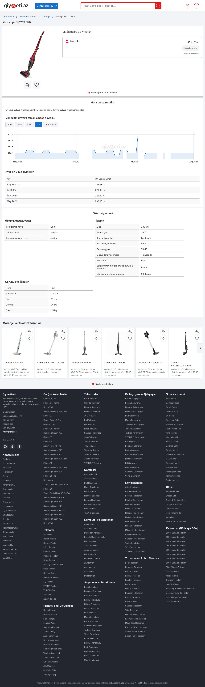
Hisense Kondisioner (134, 513)
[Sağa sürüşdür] (200, 348)
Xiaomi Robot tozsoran (135, 636)
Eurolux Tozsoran (132, 576)
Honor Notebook (91, 487)
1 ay (10, 124)
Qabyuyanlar (8, 502)
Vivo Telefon (48, 595)
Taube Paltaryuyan (133, 429)
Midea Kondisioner (133, 526)
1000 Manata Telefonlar (176, 567)
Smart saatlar (8, 515)
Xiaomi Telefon (49, 599)
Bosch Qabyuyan (132, 450)
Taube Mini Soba (173, 429)
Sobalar (6, 519)
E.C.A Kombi (171, 459)
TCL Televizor (90, 446)
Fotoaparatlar (8, 493)
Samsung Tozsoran (133, 606)
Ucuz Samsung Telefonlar (177, 593)
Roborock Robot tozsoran (136, 627)
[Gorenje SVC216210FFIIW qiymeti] (51, 343)
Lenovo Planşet (50, 623)
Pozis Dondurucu (91, 656)
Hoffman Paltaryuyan (134, 411)
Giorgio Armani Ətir (174, 504)
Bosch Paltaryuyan (133, 403)
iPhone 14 (47, 442)
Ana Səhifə (8, 16)
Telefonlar (7, 459)
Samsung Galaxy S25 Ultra (55, 467)
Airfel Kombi (171, 433)
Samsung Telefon (51, 577)
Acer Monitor (89, 567)
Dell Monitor (89, 576)
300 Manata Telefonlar (176, 550)
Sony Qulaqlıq (49, 675)
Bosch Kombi (172, 450)
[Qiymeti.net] (16, 7)
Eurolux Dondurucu (92, 643)
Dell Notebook (90, 483)
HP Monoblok (90, 554)
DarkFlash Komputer (93, 533)
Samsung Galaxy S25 (52, 450)
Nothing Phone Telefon (53, 565)
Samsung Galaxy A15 (52, 506)
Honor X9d (48, 407)
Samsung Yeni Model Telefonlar (180, 589)
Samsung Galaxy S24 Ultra (55, 459)
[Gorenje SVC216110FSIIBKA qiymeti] (185, 343)
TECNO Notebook (92, 513)
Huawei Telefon (50, 543)
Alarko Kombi (172, 437)
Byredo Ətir (171, 496)
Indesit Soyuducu (91, 608)
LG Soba (170, 416)
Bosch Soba (171, 407)
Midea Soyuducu (91, 617)
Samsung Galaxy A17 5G (54, 515)
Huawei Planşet (50, 614)
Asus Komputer (91, 528)
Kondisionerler (9, 463)
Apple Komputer (91, 524)
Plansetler (7, 468)
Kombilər (6, 498)
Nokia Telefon (49, 560)
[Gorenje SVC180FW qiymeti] (85, 343)
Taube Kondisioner (133, 543)
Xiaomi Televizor (91, 459)
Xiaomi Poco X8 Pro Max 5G (55, 484)
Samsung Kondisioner (135, 539)
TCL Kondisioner (132, 547)
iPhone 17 (47, 437)
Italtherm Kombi (173, 476)
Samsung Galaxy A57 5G (54, 497)
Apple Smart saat (50, 636)
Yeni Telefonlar (172, 584)
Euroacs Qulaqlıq (50, 662)
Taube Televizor (91, 442)
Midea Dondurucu (92, 651)
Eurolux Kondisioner (134, 500)
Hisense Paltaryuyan (134, 407)
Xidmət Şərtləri (141, 683)
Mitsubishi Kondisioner (135, 530)
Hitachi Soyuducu (92, 604)
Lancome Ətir (172, 509)
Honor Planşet (49, 610)
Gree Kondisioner (133, 504)
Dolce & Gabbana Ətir (175, 500)
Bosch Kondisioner (133, 496)
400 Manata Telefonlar (176, 554)
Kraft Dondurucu (91, 647)
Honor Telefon (49, 539)
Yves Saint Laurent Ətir (176, 522)
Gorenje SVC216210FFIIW (50, 362)
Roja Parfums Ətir (173, 513)
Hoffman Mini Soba (174, 424)
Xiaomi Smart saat (51, 657)
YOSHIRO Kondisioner (135, 552)
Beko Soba (171, 399)
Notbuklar (7, 480)
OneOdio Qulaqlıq (51, 670)
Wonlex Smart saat (51, 653)
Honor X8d (48, 523)
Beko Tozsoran (131, 563)
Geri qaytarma (9, 428)
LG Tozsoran (130, 584)
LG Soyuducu (90, 613)
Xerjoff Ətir (170, 517)
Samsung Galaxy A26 (52, 502)
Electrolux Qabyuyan (134, 454)
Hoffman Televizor (92, 411)
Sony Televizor (90, 437)
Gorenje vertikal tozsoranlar (22, 323)
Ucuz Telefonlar (173, 571)
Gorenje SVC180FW (81, 362)
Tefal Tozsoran (131, 610)
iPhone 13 (47, 416)
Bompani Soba (172, 403)
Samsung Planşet (51, 627)
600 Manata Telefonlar (176, 563)
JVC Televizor (90, 416)
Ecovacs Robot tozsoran (135, 619)
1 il (38, 124)
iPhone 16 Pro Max (51, 429)
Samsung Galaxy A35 (52, 519)
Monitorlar (7, 541)
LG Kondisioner (132, 522)
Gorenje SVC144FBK (115, 362)
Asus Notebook (91, 479)
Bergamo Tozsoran (133, 567)
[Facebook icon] (19, 446)
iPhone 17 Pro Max (51, 403)
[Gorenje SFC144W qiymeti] (18, 343)
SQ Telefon (48, 582)
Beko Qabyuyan (132, 442)
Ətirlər (5, 476)
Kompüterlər (8, 506)
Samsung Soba (173, 420)
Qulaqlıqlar (7, 558)
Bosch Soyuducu (91, 595)
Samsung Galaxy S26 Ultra (55, 411)
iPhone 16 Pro (49, 399)
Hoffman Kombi (173, 467)
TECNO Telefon (50, 586)
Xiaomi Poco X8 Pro (52, 446)
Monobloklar (8, 545)
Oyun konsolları (9, 511)
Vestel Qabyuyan (132, 476)
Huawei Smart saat (51, 644)
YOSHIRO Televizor (92, 463)
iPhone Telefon (50, 552)
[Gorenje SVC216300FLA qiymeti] (152, 343)
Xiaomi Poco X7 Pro (52, 420)
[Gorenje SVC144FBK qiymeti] (118, 343)
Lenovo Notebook (92, 500)
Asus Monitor (90, 571)
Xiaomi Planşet (50, 632)
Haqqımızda (8, 424)
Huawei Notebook (92, 496)
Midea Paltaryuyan (133, 420)
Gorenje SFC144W (13, 362)
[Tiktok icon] (12, 446)
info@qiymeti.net (10, 432)
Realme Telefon (50, 573)
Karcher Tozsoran (133, 580)
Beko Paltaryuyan (133, 399)
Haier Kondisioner (133, 509)
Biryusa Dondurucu (92, 638)
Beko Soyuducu (91, 587)
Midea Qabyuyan (132, 467)
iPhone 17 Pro (49, 424)
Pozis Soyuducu (91, 621)
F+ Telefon (48, 534)
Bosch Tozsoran (132, 571)
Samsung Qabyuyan (134, 472)
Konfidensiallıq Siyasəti (121, 683)
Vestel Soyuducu (91, 634)
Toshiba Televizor (91, 454)
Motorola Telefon (50, 556)
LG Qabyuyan (131, 463)
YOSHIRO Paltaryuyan (135, 437)
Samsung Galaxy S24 (52, 472)
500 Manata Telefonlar (176, 558)
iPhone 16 (47, 489)
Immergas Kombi (173, 472)
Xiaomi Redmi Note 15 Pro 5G (56, 493)
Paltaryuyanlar (9, 485)
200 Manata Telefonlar (176, 541)
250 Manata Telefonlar (176, 546)
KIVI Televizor (90, 420)
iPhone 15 (47, 463)
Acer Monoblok (90, 546)
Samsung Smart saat (52, 649)
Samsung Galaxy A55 (52, 454)
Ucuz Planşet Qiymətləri (176, 597)
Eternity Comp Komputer (95, 537)
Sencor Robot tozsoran (135, 632)
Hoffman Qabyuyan (133, 459)
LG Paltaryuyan (132, 416)
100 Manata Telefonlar (176, 533)
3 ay (20, 124)
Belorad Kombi (172, 446)
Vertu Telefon (49, 590)
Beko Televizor (90, 399)
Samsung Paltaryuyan (134, 424)
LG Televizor (89, 424)
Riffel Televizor (90, 429)
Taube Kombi (172, 480)
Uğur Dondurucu (91, 660)
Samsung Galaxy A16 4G (54, 510)
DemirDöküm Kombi (175, 454)
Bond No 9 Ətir (172, 491)
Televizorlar (8, 472)
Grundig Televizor (92, 403)
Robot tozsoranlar (10, 528)
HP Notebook (90, 491)
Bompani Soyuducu (92, 591)
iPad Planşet (48, 619)
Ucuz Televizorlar (173, 601)
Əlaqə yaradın (9, 412)
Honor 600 (48, 480)
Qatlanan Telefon (173, 580)
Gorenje (46, 16)
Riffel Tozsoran (131, 601)
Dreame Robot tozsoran (135, 614)
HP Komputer (90, 541)
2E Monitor (89, 563)
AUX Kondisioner (132, 487)
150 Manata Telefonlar (176, 537)
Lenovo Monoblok (92, 558)
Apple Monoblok (91, 550)
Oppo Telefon (49, 569)
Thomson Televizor (92, 450)
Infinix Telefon (49, 547)
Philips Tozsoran (132, 597)
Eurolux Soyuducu (92, 600)
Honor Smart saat (51, 640)
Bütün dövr (51, 124)
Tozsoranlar (8, 523)
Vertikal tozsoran (27, 16)
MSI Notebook (90, 509)
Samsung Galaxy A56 (52, 433)
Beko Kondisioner (133, 491)
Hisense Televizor (92, 407)
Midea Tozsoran (132, 589)
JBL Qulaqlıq (49, 666)
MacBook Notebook (92, 504)
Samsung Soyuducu (93, 626)
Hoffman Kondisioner (134, 517)
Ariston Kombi (172, 442)
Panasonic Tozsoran (134, 593)
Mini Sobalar (8, 536)
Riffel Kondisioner (133, 534)
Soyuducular (8, 489)
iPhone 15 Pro (49, 476)
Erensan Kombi (173, 463)
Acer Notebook (90, 474)
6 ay (29, 124)
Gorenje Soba (172, 411)
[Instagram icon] (5, 446)
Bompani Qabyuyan (134, 446)
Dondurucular (9, 532)
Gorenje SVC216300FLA (150, 362)
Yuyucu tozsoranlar (11, 553)
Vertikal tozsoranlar (11, 549)
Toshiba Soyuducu (92, 630)
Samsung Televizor (92, 433)
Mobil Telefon (172, 576)
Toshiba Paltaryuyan (134, 433)
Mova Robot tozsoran (134, 623)
